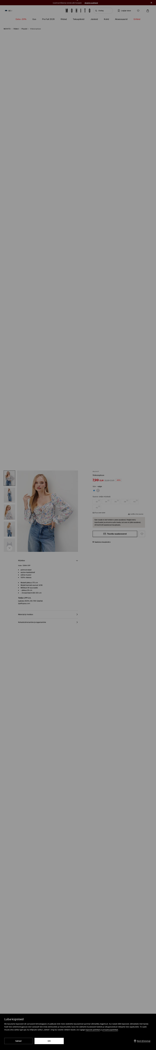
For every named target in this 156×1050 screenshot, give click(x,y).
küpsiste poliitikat (93, 1030)
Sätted (18, 1041)
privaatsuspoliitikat (110, 1030)
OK (49, 1041)
